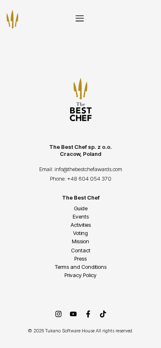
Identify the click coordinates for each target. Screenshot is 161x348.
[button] (79, 19)
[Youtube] (73, 314)
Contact (80, 250)
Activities (81, 224)
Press (80, 258)
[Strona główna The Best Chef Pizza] (13, 19)
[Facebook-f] (88, 314)
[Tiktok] (103, 314)
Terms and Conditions (81, 266)
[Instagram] (58, 314)
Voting (80, 233)
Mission (80, 241)
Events (81, 216)
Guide (81, 208)
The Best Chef (80, 197)
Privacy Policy (80, 275)
